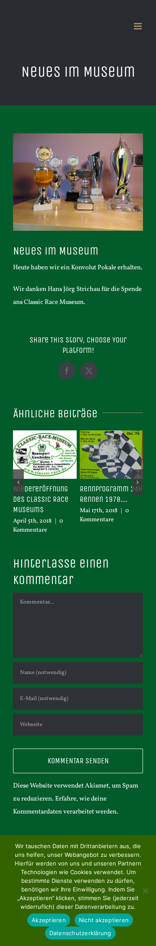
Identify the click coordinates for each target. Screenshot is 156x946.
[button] (18, 478)
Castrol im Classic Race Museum (62, 494)
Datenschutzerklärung (80, 933)
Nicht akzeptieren (104, 920)
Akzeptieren (49, 920)
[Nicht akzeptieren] (145, 890)
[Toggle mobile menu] (138, 26)
